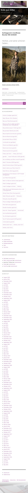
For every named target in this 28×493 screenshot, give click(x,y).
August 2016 (7, 459)
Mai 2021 (6, 350)
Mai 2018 (6, 419)
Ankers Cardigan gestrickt (10, 115)
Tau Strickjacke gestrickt (9, 216)
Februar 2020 (7, 378)
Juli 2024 (6, 285)
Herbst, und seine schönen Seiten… (13, 41)
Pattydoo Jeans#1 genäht (10, 199)
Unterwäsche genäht (8, 222)
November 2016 (8, 453)
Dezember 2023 (8, 292)
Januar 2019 (7, 403)
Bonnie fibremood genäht (10, 136)
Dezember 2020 (8, 359)
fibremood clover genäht (9, 148)
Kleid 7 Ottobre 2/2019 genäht (11, 162)
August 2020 (7, 367)
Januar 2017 (7, 449)
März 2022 (6, 331)
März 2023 (6, 310)
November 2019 (8, 384)
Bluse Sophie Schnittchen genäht (12, 133)
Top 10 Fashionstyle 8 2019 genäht (12, 219)
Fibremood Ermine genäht (10, 150)
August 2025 (7, 277)
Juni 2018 (6, 417)
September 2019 (8, 388)
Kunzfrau (6, 266)
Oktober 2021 (7, 340)
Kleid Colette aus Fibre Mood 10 (11, 168)
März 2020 (6, 377)
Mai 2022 (6, 327)
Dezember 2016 (8, 451)
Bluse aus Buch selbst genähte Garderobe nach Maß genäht (11, 124)
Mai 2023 (6, 306)
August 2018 (7, 413)
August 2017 (7, 436)
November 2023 (8, 294)
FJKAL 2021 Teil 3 (17, 153)
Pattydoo (19, 196)
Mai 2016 (6, 464)
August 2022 (7, 321)
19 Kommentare (9, 95)
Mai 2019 (6, 396)
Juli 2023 (6, 302)
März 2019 (6, 399)
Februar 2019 (7, 401)
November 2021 (8, 338)
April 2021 (6, 352)
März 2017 (6, 445)
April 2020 (6, 375)
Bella (5, 258)
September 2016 (8, 457)
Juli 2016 (6, 461)
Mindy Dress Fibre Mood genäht (11, 193)
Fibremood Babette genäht (10, 145)
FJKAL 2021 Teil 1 (7, 153)
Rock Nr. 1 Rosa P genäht (9, 210)
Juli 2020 (6, 369)
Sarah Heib (4, 92)
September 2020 (8, 365)
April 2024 (6, 291)
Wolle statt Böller (8, 241)
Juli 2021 (6, 346)
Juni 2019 (6, 394)
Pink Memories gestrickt (9, 204)
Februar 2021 (7, 356)
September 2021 (8, 342)
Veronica (6, 247)
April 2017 (6, 443)
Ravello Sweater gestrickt (10, 207)
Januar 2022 (7, 334)
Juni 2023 (6, 304)
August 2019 (7, 390)
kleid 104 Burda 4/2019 (12, 93)
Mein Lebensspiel (8, 260)
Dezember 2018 (8, 405)
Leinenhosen (7, 239)
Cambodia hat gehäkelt (9, 142)
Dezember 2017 (8, 428)
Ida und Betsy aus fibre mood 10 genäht (14, 159)
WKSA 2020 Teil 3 (7, 224)
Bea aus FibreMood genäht (10, 121)
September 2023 (8, 298)
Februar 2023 (7, 312)
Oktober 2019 (7, 386)
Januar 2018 (7, 426)
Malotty (19, 186)
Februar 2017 (7, 447)
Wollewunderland (8, 243)
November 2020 (8, 361)
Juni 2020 (6, 371)
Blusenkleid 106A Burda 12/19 (10, 130)
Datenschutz (7, 474)
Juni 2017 (6, 440)
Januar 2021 (7, 357)
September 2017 (8, 434)
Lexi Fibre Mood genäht (9, 177)
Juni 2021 (6, 348)
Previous (1, 16)
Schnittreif (20, 210)
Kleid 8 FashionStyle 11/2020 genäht (12, 165)
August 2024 (7, 283)
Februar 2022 (7, 333)
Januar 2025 (7, 279)
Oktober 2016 (7, 455)
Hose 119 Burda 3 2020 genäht (16, 156)
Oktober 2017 (7, 432)
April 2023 (6, 308)
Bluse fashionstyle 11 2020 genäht (12, 128)
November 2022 (8, 317)
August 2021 (7, 344)
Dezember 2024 (8, 281)
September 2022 (8, 319)
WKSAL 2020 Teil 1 (18, 224)
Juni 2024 (6, 287)
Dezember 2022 (8, 315)
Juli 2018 (6, 415)
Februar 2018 (7, 424)
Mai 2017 (6, 442)
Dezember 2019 (8, 382)
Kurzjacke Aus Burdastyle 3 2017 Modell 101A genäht (13, 174)
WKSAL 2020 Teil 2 (8, 227)
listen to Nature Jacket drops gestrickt (13, 180)
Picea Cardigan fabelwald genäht (12, 201)
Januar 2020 (7, 380)
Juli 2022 (6, 323)
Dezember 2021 (8, 336)
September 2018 (8, 411)
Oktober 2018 (7, 409)
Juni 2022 (6, 325)
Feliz (5, 245)
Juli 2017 (6, 438)
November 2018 (8, 407)
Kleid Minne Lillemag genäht (10, 171)
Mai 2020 (6, 373)
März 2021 (6, 354)
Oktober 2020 (7, 363)
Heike (5, 264)
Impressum (6, 472)
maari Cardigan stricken (9, 186)
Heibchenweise (5, 480)
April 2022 (6, 329)
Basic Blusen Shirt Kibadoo (10, 118)
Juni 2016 (6, 463)
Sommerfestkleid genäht (9, 213)
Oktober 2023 (7, 296)
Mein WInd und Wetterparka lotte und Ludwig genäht (13, 190)
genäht (5, 156)
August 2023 (7, 300)
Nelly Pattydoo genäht (9, 196)
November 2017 (8, 430)
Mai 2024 (6, 289)
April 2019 (6, 398)
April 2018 (6, 421)
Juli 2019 (6, 392)
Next (26, 16)
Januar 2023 (7, 313)
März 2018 (6, 422)
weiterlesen (5, 88)
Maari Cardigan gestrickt (9, 183)
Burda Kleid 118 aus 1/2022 (10, 139)
